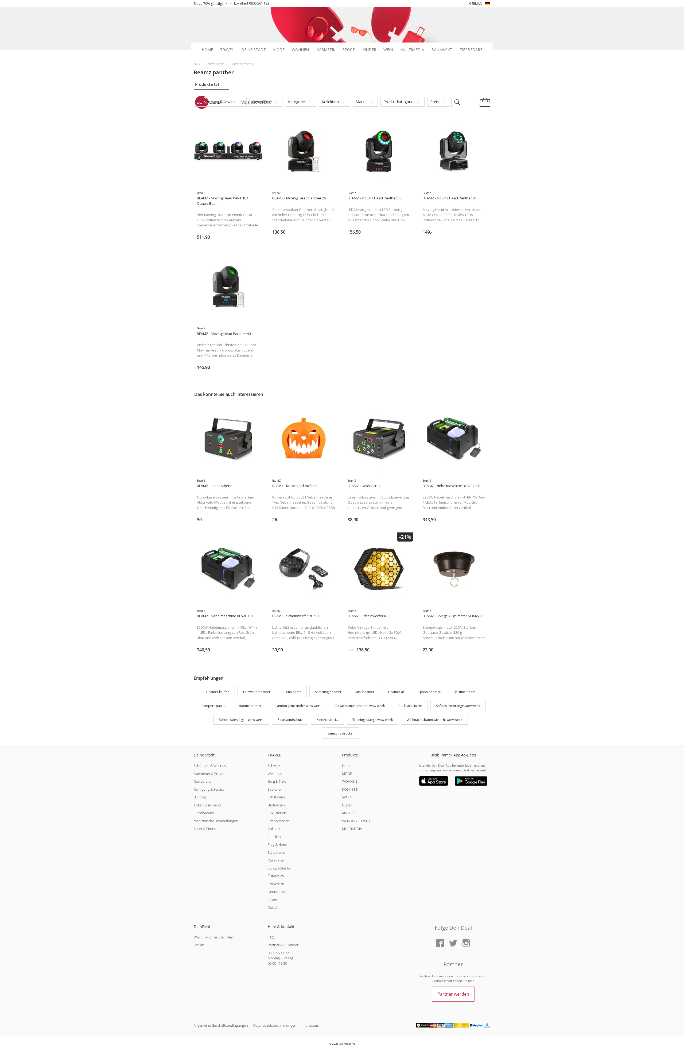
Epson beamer (429, 692)
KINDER (348, 812)
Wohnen (300, 50)
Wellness (275, 773)
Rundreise (276, 860)
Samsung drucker (341, 733)
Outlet (347, 805)
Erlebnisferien (278, 820)
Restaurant (202, 781)
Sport (349, 50)
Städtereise (276, 852)
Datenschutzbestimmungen (274, 1025)
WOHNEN (349, 781)
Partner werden (453, 994)
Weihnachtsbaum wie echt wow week (434, 719)
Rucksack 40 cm (410, 706)
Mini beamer (364, 692)
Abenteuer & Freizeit (210, 773)
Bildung (200, 797)
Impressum (310, 1025)
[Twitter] (453, 943)
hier (471, 981)
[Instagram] (466, 943)
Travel (227, 50)
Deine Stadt (253, 50)
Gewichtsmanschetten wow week (360, 706)
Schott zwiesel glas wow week (241, 719)
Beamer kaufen (217, 692)
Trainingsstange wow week (372, 719)
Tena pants (292, 692)
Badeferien (276, 805)
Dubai (272, 907)
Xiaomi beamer (250, 706)
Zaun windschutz (290, 719)
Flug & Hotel (277, 844)
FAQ (271, 937)
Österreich (276, 876)
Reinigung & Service (209, 789)
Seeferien (275, 789)
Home (207, 50)
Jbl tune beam (464, 692)
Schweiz (274, 765)
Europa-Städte (279, 868)
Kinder (369, 50)
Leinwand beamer (256, 692)
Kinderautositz (328, 719)
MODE (347, 773)
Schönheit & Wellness (210, 765)
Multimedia (412, 50)
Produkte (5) (207, 84)
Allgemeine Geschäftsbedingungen (221, 1025)
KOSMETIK (350, 789)
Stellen (199, 944)
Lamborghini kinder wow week (298, 706)
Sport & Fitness (205, 828)
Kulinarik (274, 828)
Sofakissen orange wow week (458, 706)
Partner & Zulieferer (283, 944)
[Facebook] (440, 943)
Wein (388, 50)
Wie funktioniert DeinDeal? (214, 937)
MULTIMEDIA (352, 828)
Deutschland (277, 891)
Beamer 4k (396, 692)
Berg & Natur (278, 781)
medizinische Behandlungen (216, 820)
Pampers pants (212, 706)
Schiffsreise (276, 797)
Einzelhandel (204, 812)
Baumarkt (442, 50)
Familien (274, 836)
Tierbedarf (471, 50)
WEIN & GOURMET (356, 820)
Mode (279, 50)
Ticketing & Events (207, 805)
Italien (272, 899)
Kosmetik (325, 50)
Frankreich (276, 884)
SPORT (347, 797)
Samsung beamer (328, 692)
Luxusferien (277, 812)
